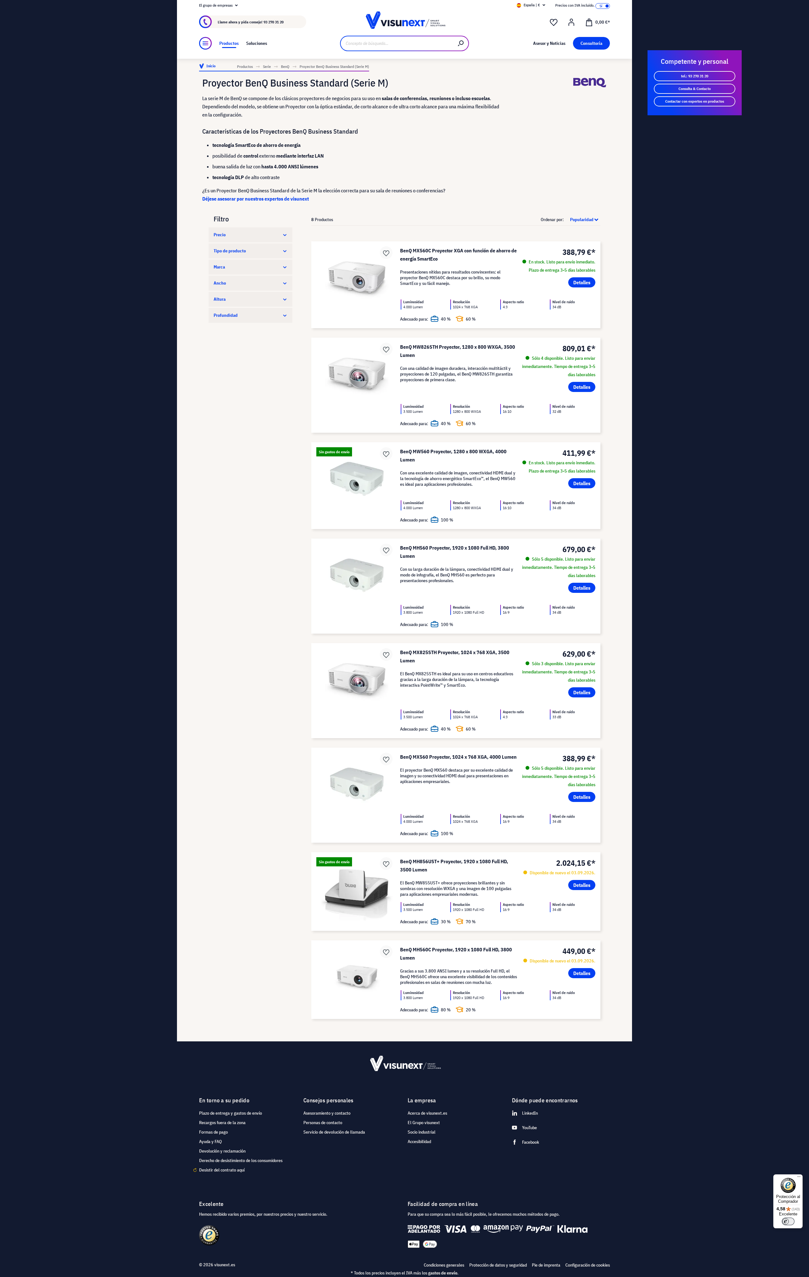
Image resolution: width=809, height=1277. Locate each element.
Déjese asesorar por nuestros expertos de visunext (255, 199)
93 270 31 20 (273, 22)
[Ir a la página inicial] (404, 22)
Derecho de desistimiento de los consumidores (241, 1160)
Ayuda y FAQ (210, 1141)
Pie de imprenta (546, 1265)
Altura (220, 299)
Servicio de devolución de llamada (334, 1132)
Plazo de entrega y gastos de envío (230, 1113)
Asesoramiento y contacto (326, 1113)
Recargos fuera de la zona (222, 1122)
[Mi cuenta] (571, 22)
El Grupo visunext (424, 1122)
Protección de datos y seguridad (498, 1265)
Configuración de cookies (587, 1265)
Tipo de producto (230, 251)
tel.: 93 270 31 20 (694, 76)
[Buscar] (461, 43)
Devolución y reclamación (222, 1151)
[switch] (788, 1221)
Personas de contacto (322, 1122)
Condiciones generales (444, 1265)
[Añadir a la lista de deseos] (386, 252)
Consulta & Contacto (694, 88)
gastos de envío (442, 1273)
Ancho (220, 283)
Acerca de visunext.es (427, 1113)
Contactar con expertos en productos (694, 101)
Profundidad (226, 315)
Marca (219, 267)
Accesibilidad (419, 1141)
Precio (220, 235)
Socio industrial (421, 1132)
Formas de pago (213, 1132)
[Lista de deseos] (553, 22)
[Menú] (205, 43)
